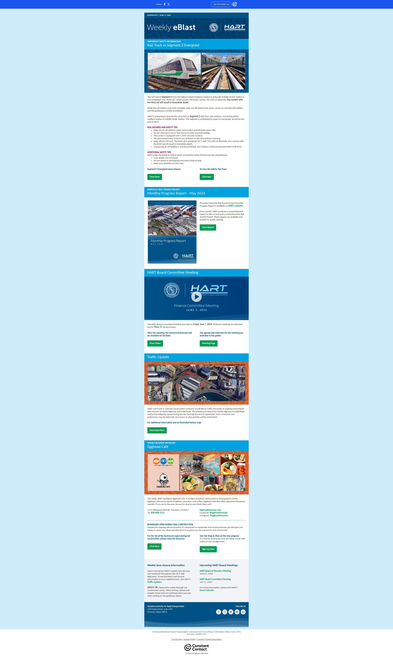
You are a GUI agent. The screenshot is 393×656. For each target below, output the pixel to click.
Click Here (207, 177)
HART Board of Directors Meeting (215, 571)
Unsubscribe (176, 639)
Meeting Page (208, 343)
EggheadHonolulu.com (210, 510)
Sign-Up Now (208, 549)
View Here (155, 177)
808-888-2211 (158, 513)
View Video (155, 343)
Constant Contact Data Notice (209, 639)
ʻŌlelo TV (157, 327)
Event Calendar (207, 590)
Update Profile (189, 639)
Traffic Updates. (154, 582)
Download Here (157, 430)
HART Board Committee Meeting (215, 579)
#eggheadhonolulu (219, 513)
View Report (208, 227)
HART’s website (235, 206)
